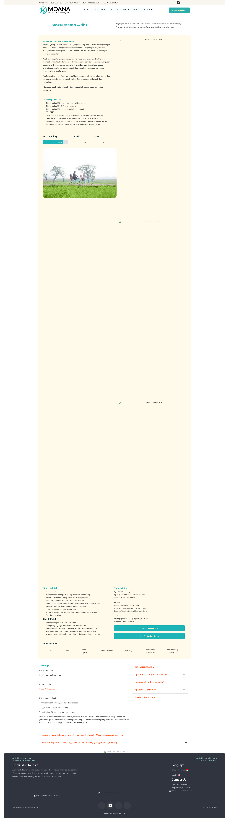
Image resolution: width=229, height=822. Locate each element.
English (122, 813)
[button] (179, 10)
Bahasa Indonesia (111, 813)
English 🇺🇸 (176, 775)
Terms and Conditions (210, 807)
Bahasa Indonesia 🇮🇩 (180, 770)
